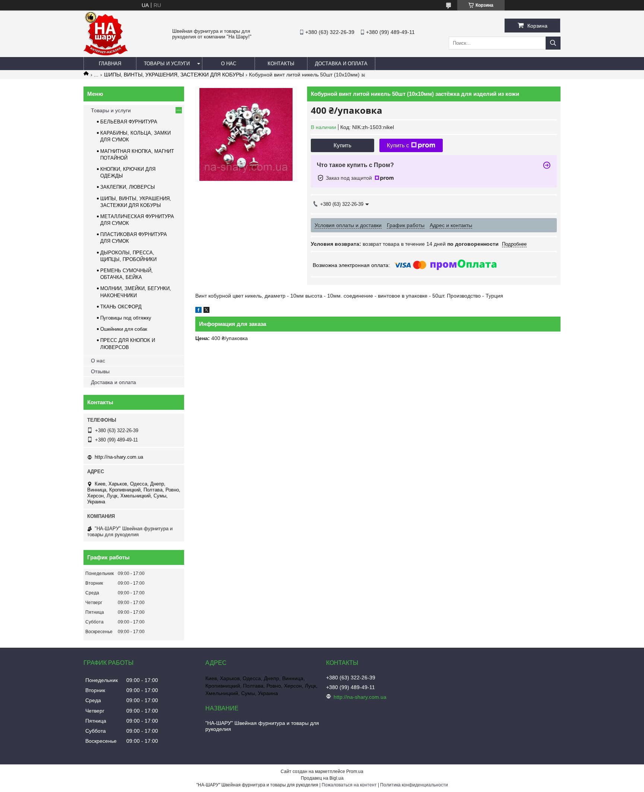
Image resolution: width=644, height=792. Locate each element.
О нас (228, 63)
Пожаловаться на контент (349, 785)
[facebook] (198, 311)
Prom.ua (354, 771)
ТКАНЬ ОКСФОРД (121, 306)
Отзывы (100, 371)
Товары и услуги (167, 63)
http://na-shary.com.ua (119, 457)
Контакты (281, 63)
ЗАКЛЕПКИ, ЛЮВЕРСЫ (127, 187)
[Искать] (553, 43)
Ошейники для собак (123, 329)
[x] (206, 311)
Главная (110, 63)
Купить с (398, 145)
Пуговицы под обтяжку (125, 318)
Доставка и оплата (341, 63)
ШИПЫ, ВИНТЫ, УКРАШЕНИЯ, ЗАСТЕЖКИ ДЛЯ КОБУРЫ (174, 75)
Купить (342, 145)
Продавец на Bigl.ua (322, 778)
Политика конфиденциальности (414, 785)
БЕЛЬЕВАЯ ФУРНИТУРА (128, 122)
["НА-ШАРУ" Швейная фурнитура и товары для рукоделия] (105, 54)
